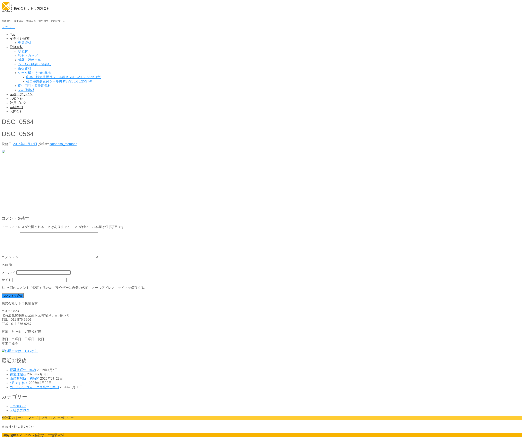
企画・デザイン (21, 94)
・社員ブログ (19, 410)
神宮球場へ (18, 374)
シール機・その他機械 (34, 72)
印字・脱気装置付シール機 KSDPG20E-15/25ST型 (63, 77)
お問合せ (16, 111)
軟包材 (23, 51)
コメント (10, 257)
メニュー (8, 27)
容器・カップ (28, 55)
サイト (6, 280)
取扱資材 (16, 47)
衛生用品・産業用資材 (34, 85)
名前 (7, 264)
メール (9, 272)
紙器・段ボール (29, 60)
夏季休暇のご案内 (23, 370)
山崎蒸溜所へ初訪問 (24, 378)
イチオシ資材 (19, 38)
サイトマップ (28, 418)
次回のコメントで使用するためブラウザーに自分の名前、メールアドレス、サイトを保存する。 (77, 287)
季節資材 (24, 42)
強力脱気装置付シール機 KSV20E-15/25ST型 (59, 81)
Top (12, 34)
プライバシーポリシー (57, 418)
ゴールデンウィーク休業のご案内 (34, 387)
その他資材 (26, 90)
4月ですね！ (19, 383)
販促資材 (24, 68)
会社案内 (16, 107)
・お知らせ (18, 406)
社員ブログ (18, 103)
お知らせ (16, 98)
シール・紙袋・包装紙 (34, 64)
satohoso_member (63, 144)
